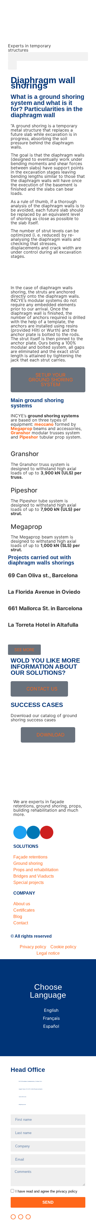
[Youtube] (46, 832)
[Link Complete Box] (48, 579)
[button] (48, 56)
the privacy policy (63, 1191)
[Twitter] (20, 832)
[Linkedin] (33, 832)
